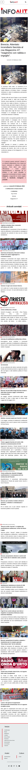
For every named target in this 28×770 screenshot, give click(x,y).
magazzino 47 (14, 198)
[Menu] (2, 2)
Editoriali (5, 758)
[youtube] (19, 766)
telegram (5, 176)
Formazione (4, 583)
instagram (20, 178)
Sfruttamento (6, 733)
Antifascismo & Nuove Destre (14, 188)
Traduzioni (6, 745)
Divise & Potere (5, 498)
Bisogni (5, 731)
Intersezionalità (7, 742)
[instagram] (11, 766)
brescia (14, 196)
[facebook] (14, 766)
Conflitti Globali (5, 700)
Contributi (6, 735)
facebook (12, 178)
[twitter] (16, 766)
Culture (4, 669)
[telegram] (8, 766)
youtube (4, 179)
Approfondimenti (7, 756)
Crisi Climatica (6, 743)
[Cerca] (25, 2)
